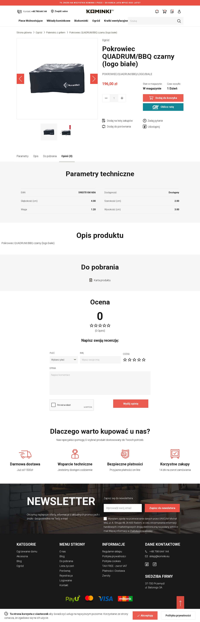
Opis (35, 156)
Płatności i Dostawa (113, 570)
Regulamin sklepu (112, 551)
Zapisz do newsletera (162, 508)
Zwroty (106, 575)
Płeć (52, 353)
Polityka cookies (111, 561)
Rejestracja (66, 575)
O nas (62, 551)
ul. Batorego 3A (153, 587)
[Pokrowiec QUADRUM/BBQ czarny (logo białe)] (57, 79)
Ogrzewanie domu (27, 551)
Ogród (96, 20)
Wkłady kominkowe (58, 20)
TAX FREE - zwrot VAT (114, 565)
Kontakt (63, 585)
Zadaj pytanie (155, 120)
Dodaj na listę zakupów (120, 120)
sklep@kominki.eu (159, 556)
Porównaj (64, 570)
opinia (52, 368)
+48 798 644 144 (159, 551)
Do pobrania (50, 156)
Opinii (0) (66, 156)
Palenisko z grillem (55, 32)
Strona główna (24, 32)
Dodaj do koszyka (166, 97)
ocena (126, 354)
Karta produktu (102, 280)
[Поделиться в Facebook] (145, 127)
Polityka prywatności (178, 615)
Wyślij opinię (130, 403)
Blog (19, 561)
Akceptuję (147, 615)
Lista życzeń (66, 565)
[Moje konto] (179, 11)
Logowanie (65, 580)
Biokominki (81, 20)
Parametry (23, 156)
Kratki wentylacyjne (116, 20)
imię (82, 353)
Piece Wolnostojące (31, 20)
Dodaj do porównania (119, 126)
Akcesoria (22, 556)
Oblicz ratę (167, 106)
